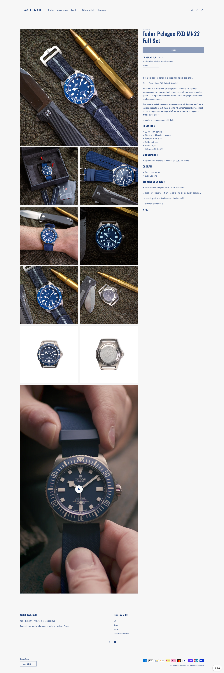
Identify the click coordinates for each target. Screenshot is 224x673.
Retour (116, 625)
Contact (116, 629)
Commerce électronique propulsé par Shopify (192, 665)
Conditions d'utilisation (121, 633)
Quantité (145, 65)
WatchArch (178, 665)
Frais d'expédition (148, 61)
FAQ (115, 621)
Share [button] (147, 210)
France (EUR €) (26, 664)
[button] (192, 10)
